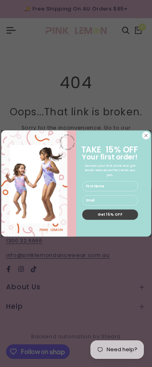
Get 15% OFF (110, 214)
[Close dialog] (146, 135)
